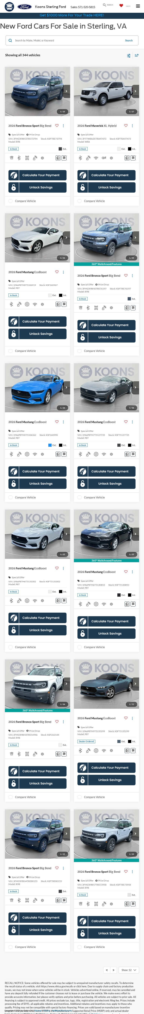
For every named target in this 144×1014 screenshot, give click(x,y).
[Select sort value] (136, 55)
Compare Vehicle (25, 204)
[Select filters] (129, 55)
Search (129, 40)
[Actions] (63, 129)
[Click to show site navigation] (138, 6)
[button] (66, 91)
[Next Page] (113, 977)
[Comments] (58, 161)
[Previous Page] (106, 977)
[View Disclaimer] (43, 161)
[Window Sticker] (64, 161)
